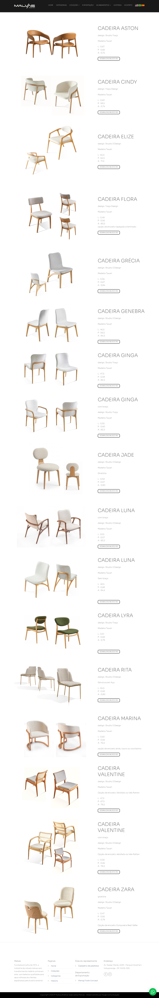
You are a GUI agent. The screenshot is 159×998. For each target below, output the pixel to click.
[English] (136, 5)
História (54, 981)
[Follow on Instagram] (110, 974)
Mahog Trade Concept (88, 980)
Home (53, 966)
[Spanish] (143, 5)
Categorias (55, 976)
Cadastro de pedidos (88, 966)
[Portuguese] (139, 5)
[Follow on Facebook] (106, 974)
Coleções (55, 971)
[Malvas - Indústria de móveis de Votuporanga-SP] (24, 6)
